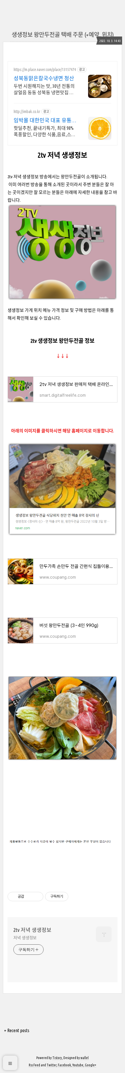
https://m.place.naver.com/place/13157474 (45, 69)
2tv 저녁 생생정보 (32, 930)
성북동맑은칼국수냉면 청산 (44, 78)
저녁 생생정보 (25, 937)
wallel (85, 1058)
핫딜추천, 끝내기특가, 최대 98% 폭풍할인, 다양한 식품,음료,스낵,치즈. (44, 131)
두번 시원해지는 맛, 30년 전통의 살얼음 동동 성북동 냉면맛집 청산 (44, 89)
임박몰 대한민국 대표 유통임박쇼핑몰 (45, 120)
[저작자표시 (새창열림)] (71, 896)
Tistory (57, 1058)
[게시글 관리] (36, 896)
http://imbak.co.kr (27, 111)
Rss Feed (34, 1065)
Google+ (90, 1065)
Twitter (51, 1065)
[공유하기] (29, 896)
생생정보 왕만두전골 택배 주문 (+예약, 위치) (63, 34)
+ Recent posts (16, 1030)
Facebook (64, 1065)
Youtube (77, 1065)
